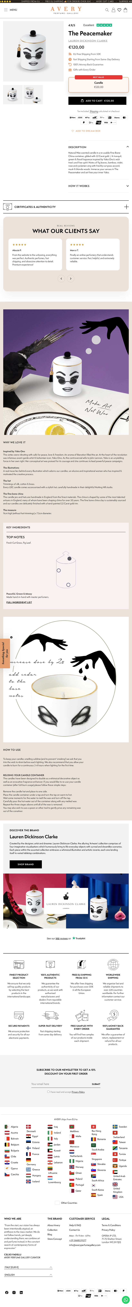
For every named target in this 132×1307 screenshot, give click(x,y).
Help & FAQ (75, 1225)
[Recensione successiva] (70, 278)
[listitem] (98, 85)
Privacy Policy (78, 1091)
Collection (52, 1229)
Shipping (94, 111)
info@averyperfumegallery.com (84, 1244)
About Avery (53, 1225)
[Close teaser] (11, 637)
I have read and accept (67, 1091)
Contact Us (74, 1229)
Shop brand (26, 864)
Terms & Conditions (111, 1225)
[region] (66, 254)
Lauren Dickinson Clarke (87, 40)
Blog (49, 1234)
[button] (28, 1267)
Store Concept (54, 1238)
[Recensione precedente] (61, 278)
